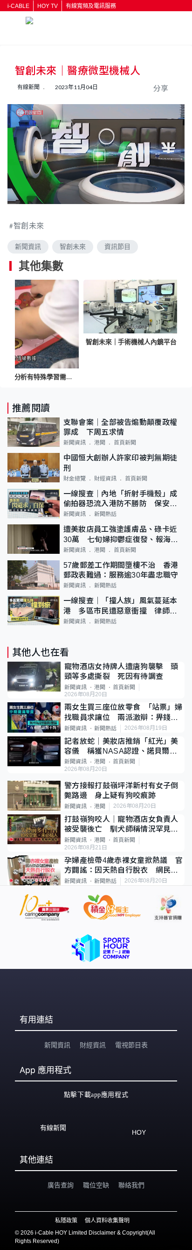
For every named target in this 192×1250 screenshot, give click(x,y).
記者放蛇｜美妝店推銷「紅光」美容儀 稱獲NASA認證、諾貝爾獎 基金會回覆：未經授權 (124, 746)
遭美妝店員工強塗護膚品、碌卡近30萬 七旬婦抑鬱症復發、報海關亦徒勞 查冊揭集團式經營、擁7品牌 (122, 534)
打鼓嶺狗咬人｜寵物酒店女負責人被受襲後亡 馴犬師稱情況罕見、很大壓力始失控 (121, 824)
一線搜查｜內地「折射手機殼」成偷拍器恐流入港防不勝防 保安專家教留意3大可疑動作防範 (120, 499)
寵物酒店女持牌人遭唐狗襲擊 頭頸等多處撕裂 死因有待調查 (121, 671)
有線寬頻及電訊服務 (91, 6)
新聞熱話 (105, 514)
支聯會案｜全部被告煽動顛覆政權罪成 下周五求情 (120, 427)
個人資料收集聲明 (107, 1220)
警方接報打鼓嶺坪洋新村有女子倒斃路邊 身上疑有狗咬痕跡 (121, 790)
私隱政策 (66, 1220)
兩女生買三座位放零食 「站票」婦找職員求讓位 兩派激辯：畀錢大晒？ (123, 712)
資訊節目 (117, 246)
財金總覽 (74, 478)
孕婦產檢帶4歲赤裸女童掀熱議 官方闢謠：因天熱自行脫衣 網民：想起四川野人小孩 (123, 866)
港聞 (99, 442)
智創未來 (29, 225)
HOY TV (47, 6)
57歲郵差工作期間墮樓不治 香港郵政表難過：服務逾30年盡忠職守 (120, 570)
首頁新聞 (125, 442)
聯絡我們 (131, 1185)
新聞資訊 (28, 246)
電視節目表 (131, 1045)
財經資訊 (105, 478)
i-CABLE (18, 6)
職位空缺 (96, 1185)
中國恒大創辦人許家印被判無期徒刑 (120, 463)
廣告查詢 (61, 1185)
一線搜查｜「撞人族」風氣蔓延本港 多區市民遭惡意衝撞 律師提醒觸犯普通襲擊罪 (120, 606)
